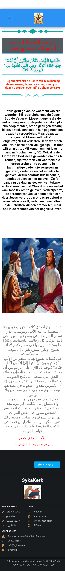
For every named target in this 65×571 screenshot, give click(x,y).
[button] (9, 18)
